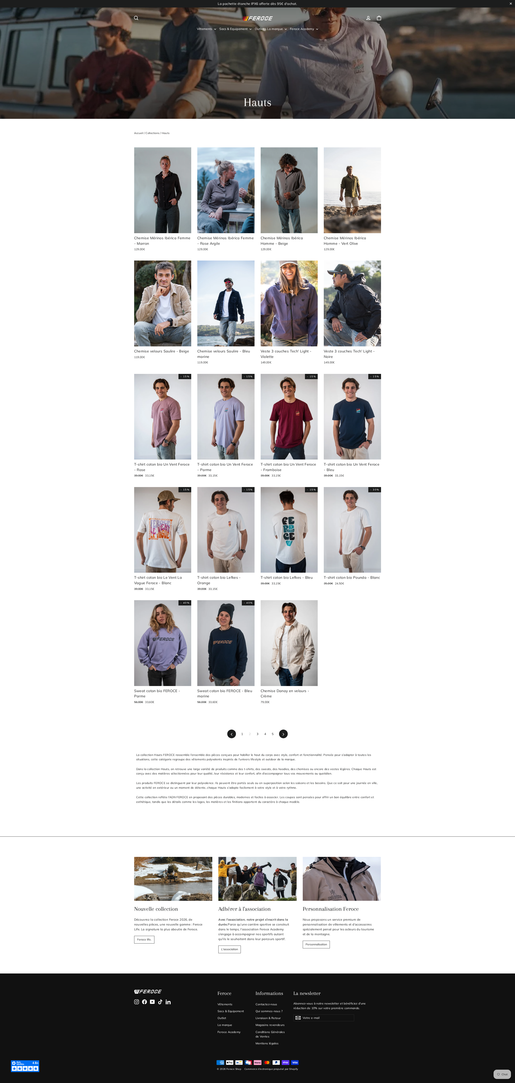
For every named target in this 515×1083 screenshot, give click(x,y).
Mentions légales (267, 1043)
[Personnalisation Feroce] (342, 879)
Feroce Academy (302, 29)
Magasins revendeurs (270, 1025)
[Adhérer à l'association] (257, 879)
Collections (152, 133)
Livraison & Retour (268, 1018)
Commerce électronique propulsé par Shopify (271, 1068)
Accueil (138, 133)
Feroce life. (144, 939)
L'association (229, 949)
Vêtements (205, 29)
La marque (275, 29)
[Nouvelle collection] (173, 879)
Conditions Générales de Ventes (270, 1034)
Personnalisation (316, 944)
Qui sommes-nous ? (269, 1011)
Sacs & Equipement (233, 29)
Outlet (259, 29)
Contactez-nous (266, 1004)
